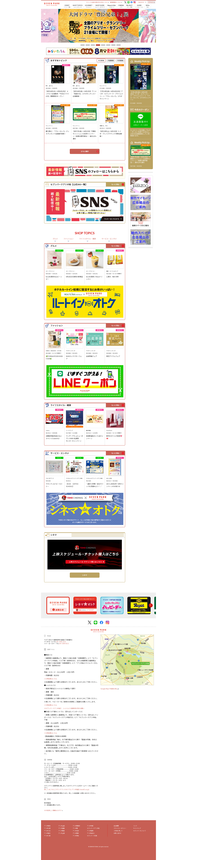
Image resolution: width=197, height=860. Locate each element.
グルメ (55, 239)
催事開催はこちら (115, 2)
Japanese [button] (141, 2)
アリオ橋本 (76, 833)
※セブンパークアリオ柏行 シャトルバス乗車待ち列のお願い (64, 708)
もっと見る (115, 184)
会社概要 (116, 826)
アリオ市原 (90, 826)
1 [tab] (83, 45)
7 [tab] (113, 45)
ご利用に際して (118, 831)
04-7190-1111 (61, 642)
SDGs (147, 6)
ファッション (68, 239)
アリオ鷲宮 (61, 831)
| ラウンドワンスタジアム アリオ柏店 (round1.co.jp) (72, 789)
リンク (135, 826)
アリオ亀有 (47, 833)
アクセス (151, 2)
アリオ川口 (47, 831)
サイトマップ (137, 828)
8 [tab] (118, 45)
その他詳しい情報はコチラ (53, 810)
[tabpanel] (98, 26)
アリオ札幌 (47, 828)
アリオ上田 (61, 826)
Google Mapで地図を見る (109, 689)
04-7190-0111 (64, 643)
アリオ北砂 (76, 831)
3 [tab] (93, 45)
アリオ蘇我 (47, 826)
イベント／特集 (67, 6)
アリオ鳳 (75, 828)
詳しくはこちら (49, 789)
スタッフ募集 (129, 6)
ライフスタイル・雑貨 (87, 239)
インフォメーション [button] (139, 6)
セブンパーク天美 (92, 835)
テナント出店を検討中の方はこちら (97, 2)
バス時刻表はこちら (50, 679)
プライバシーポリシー (120, 828)
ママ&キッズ (111, 6)
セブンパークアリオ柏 (93, 828)
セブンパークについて (139, 831)
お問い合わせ (117, 833)
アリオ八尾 (47, 835)
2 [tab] (88, 45)
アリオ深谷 (76, 835)
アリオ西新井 (76, 826)
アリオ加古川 (90, 833)
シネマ (121, 6)
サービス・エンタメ (109, 239)
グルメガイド (88, 6)
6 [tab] (108, 45)
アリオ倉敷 (61, 828)
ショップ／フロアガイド (100, 6)
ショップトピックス (77, 6)
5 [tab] (103, 45)
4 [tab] (98, 45)
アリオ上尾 (61, 833)
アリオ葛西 (90, 831)
